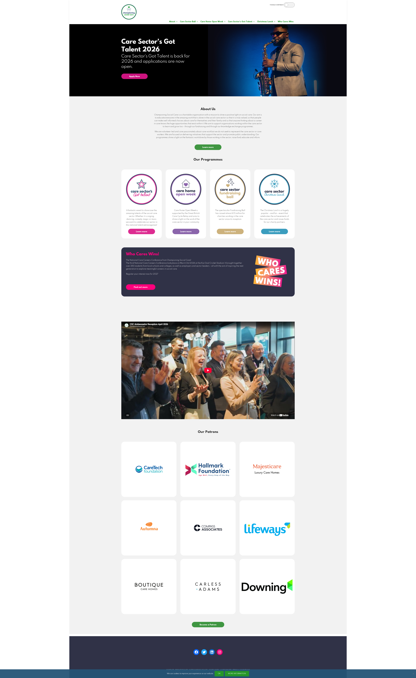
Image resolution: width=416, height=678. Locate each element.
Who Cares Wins (286, 22)
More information (237, 674)
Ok (219, 674)
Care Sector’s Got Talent (240, 22)
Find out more (141, 287)
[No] (413, 674)
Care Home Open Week (211, 22)
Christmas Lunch (265, 22)
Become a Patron (208, 625)
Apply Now (134, 76)
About (172, 22)
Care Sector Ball (188, 22)
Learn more (208, 147)
